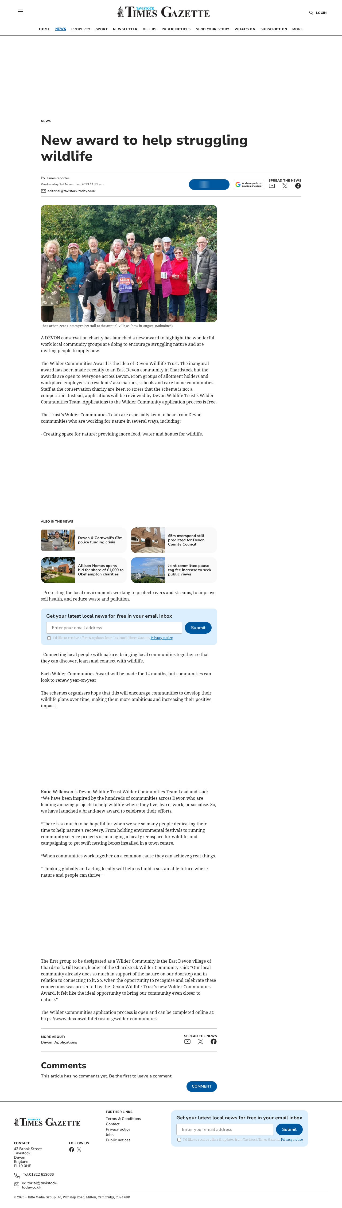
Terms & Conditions (123, 1118)
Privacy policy (118, 1129)
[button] (20, 11)
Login (321, 13)
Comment (202, 1086)
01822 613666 (41, 1174)
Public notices (118, 1140)
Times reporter (57, 178)
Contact (112, 1124)
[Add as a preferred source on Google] (249, 184)
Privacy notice (162, 638)
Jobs (110, 1134)
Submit (198, 628)
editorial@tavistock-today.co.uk (40, 1185)
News (46, 121)
